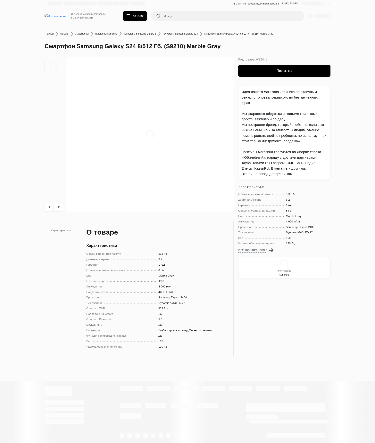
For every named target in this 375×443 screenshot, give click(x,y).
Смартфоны (82, 33)
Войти (169, 237)
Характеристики (61, 230)
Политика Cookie (318, 421)
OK (320, 432)
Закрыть (205, 237)
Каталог (64, 33)
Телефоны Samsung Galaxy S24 (180, 33)
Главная (49, 33)
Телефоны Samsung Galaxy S (140, 33)
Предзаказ (284, 70)
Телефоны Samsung (106, 33)
